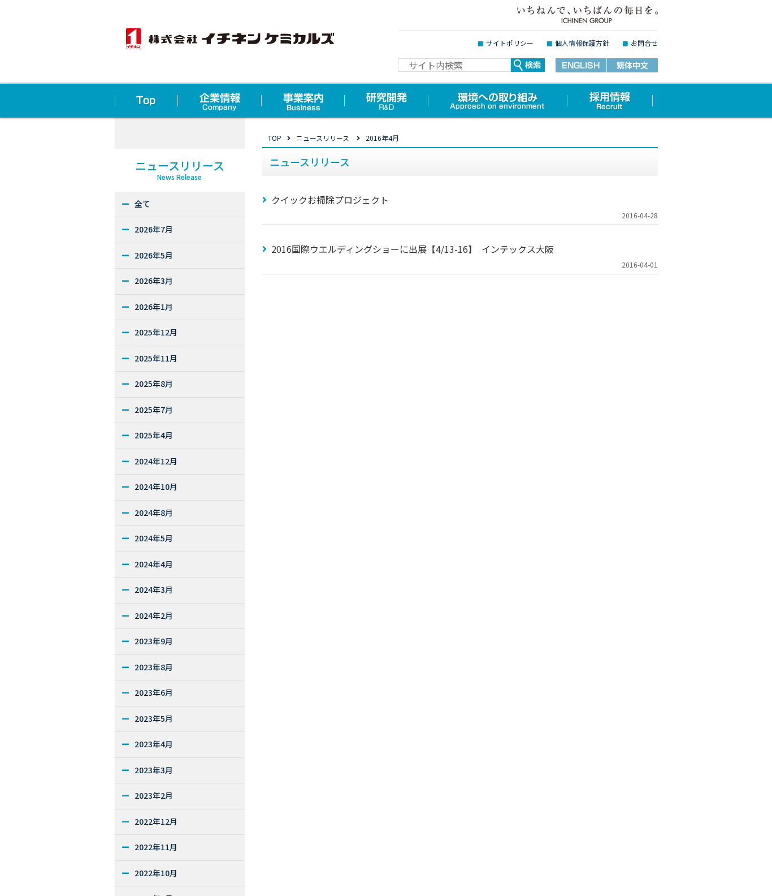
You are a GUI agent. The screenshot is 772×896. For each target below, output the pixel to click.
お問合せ (644, 43)
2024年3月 (154, 589)
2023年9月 (154, 641)
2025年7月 (154, 409)
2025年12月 (156, 332)
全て (142, 203)
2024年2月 (154, 615)
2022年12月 (156, 821)
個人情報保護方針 (582, 43)
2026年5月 (154, 255)
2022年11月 (156, 846)
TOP (274, 138)
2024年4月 (154, 564)
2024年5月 (154, 538)
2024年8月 (154, 512)
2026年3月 (154, 280)
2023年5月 (154, 718)
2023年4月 (154, 743)
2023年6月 (154, 692)
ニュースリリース (322, 138)
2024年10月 (156, 486)
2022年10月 (156, 872)
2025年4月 (154, 435)
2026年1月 (154, 306)
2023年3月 (154, 770)
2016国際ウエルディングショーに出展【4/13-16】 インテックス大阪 (412, 249)
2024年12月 (156, 461)
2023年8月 (154, 667)
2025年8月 (154, 383)
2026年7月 (154, 229)
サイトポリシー (510, 43)
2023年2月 (154, 795)
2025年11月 (156, 358)
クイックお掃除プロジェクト (330, 199)
